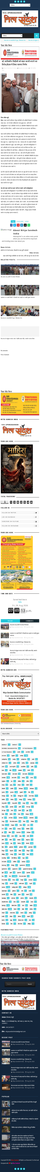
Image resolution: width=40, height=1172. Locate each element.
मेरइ (2, 876)
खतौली (11, 788)
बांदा (11, 843)
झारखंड (11, 807)
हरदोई (3, 916)
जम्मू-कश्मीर (14, 803)
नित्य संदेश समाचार (13, 821)
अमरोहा (21, 755)
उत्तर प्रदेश (33, 68)
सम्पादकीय (23, 902)
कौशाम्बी (3, 788)
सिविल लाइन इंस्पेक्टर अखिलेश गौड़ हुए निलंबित (23, 1127)
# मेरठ (26, 221)
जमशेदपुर (29, 799)
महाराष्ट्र (23, 861)
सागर (23, 905)
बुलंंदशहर (21, 847)
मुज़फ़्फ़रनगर (15, 869)
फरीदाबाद (28, 832)
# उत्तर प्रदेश (20, 221)
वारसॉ (30, 891)
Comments (29, 621)
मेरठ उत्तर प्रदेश (22, 876)
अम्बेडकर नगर (5, 763)
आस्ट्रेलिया (23, 766)
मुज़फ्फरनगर (4, 869)
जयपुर (24, 803)
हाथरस (3, 920)
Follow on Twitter (9, 512)
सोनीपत (31, 909)
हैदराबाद (3, 923)
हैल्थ (11, 923)
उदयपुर (23, 777)
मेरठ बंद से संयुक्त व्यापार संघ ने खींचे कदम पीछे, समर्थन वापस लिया (18, 338)
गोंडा (29, 792)
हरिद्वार (11, 916)
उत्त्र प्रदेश (14, 777)
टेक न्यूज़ (28, 807)
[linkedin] (15, 2)
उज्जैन (28, 770)
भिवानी (20, 854)
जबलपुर (20, 799)
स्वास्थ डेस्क (12, 913)
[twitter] (18, 2)
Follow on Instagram (10, 526)
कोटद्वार (19, 785)
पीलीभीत (27, 828)
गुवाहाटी (21, 792)
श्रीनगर (22, 898)
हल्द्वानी (28, 916)
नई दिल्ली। (31, 818)
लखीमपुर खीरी (15, 887)
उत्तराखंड (4, 777)
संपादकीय (31, 898)
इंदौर (10, 770)
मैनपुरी (22, 880)
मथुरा (23, 858)
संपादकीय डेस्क (5, 902)
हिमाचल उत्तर (20, 920)
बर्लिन (3, 839)
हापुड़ (11, 920)
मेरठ (3, 70)
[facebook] (21, 2)
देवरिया (11, 814)
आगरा (3, 766)
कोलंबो (27, 785)
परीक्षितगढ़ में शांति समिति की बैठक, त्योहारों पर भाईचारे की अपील (25, 1120)
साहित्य (31, 905)
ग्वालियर (3, 799)
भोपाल (28, 854)
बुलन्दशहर (31, 847)
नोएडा (3, 825)
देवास (19, 814)
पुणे (2, 832)
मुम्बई (11, 872)
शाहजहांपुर (4, 898)
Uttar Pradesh (7, 752)
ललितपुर (25, 887)
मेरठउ (14, 880)
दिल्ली (20, 810)
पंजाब (21, 825)
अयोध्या (14, 763)
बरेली (28, 836)
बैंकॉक (20, 850)
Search (30, 984)
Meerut (14, 744)
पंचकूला (12, 825)
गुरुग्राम (12, 792)
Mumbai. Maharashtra (9, 748)
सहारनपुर (3, 905)
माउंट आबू (4, 865)
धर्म (2, 818)
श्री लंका (13, 898)
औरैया (27, 781)
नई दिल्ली (20, 818)
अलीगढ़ (23, 763)
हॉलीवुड (29, 923)
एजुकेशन (3, 781)
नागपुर (3, 821)
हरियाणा (19, 916)
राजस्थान (30, 880)
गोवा (11, 796)
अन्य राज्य (4, 755)
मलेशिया (14, 861)
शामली (27, 894)
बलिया (11, 839)
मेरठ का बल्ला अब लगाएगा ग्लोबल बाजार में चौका (22, 1085)
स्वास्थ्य (22, 913)
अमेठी (33, 759)
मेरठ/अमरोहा (4, 880)
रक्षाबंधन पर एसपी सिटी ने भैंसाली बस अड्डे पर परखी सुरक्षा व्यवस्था (18, 297)
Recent (10, 621)
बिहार (3, 847)
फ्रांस (12, 836)
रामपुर (3, 883)
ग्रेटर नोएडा (31, 796)
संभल (15, 902)
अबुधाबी (12, 755)
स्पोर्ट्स (3, 913)
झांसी (20, 807)
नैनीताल (32, 821)
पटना (28, 825)
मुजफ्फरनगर (22, 865)
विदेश (11, 894)
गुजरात (3, 792)
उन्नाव (31, 777)
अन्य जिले (28, 752)
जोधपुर (32, 803)
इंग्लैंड (32, 766)
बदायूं (20, 836)
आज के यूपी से (12, 766)
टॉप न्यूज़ (3, 810)
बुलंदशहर (11, 847)
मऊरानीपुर (4, 858)
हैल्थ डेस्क (20, 923)
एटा (11, 781)
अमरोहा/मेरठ (4, 759)
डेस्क (12, 810)
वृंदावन (19, 894)
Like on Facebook (8, 517)
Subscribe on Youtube (10, 521)
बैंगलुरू (28, 850)
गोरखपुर (3, 796)
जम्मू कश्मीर (4, 803)
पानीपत (10, 828)
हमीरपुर (30, 913)
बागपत (3, 843)
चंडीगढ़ (12, 799)
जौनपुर (3, 807)
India (20, 600)
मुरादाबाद (28, 872)
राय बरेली (11, 883)
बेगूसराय (11, 850)
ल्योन (22, 891)
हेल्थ (30, 920)
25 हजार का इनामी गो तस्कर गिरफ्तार (10, 277)
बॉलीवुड (3, 854)
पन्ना (3, 828)
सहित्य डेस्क (14, 905)
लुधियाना (14, 891)
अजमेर (18, 752)
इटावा (3, 770)
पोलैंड (10, 832)
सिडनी (15, 909)
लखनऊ (3, 887)
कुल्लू (11, 785)
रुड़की (30, 883)
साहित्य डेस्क (4, 909)
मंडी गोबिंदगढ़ (14, 858)
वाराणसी (3, 894)
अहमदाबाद (32, 763)
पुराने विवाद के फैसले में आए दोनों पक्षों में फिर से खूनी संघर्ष (24, 1103)
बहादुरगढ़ (28, 839)
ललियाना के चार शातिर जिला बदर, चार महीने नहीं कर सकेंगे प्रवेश (24, 1111)
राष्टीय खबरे (21, 883)
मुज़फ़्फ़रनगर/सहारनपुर (27, 869)
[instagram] (24, 2)
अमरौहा (14, 759)
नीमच (24, 821)
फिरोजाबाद (4, 836)
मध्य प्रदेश (4, 861)
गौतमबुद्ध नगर (20, 796)
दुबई (27, 810)
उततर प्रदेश (4, 774)
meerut (4, 744)
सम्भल (32, 902)
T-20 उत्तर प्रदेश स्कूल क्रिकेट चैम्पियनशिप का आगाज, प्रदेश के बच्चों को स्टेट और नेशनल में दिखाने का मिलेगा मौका (24, 1146)
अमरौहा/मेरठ (23, 759)
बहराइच (18, 839)
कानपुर (3, 785)
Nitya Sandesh (15, 1160)
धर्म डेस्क (11, 818)
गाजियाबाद (21, 788)
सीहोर (23, 909)
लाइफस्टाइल (4, 891)
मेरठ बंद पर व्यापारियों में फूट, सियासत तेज (11, 318)
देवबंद (3, 814)
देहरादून (27, 814)
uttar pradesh (28, 748)
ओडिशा (19, 781)
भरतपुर (11, 854)
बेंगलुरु (3, 850)
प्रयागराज (19, 832)
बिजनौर (27, 843)
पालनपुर (19, 828)
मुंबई (2, 872)
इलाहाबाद (20, 770)
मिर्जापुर (12, 865)
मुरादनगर (19, 872)
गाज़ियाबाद (32, 788)
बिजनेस (19, 843)
